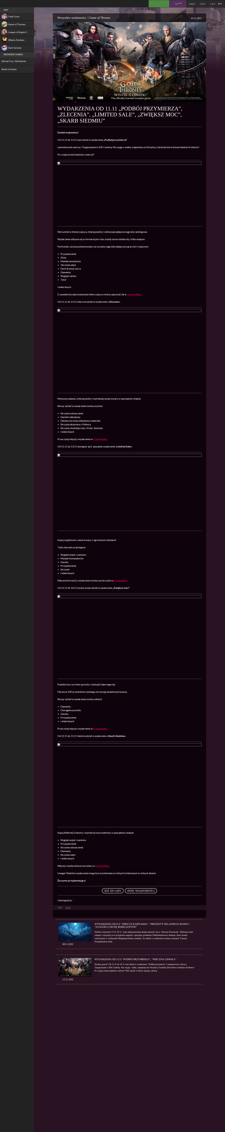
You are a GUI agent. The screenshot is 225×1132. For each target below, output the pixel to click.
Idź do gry (112, 890)
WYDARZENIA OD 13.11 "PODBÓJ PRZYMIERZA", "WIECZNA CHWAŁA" (135, 959)
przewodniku (134, 294)
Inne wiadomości (141, 890)
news (68, 907)
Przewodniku (100, 439)
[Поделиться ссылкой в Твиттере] (103, 900)
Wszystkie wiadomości (71, 17)
